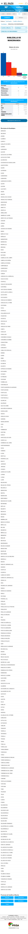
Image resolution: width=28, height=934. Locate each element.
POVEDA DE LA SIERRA (6, 625)
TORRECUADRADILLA (5, 760)
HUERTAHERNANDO (5, 445)
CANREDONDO (4, 268)
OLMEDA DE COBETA (5, 575)
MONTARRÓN (4, 553)
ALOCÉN (2, 183)
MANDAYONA (4, 490)
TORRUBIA (3, 778)
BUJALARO (3, 252)
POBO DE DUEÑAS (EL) (6, 622)
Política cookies (13, 918)
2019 (3, 13)
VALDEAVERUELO (4, 813)
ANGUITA (3, 194)
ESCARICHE (3, 363)
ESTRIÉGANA (4, 376)
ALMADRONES (4, 175)
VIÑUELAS (3, 865)
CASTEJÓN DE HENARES (6, 289)
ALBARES (3, 146)
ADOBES (3, 136)
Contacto (4, 916)
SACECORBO (3, 678)
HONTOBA (3, 432)
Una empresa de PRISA (13, 924)
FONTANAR (3, 379)
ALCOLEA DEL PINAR (5, 157)
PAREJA (2, 593)
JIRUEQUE (3, 466)
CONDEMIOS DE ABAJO (6, 337)
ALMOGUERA (3, 178)
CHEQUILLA (3, 310)
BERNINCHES (4, 242)
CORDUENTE (3, 347)
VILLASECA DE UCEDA (6, 860)
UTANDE (3, 802)
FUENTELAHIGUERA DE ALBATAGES (8, 387)
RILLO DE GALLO (4, 659)
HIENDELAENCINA (5, 421)
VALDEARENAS (4, 807)
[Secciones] (2, 3)
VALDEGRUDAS (4, 818)
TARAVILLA (3, 731)
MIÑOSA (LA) (3, 532)
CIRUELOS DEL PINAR (5, 326)
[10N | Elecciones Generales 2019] (14, 7)
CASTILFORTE (4, 294)
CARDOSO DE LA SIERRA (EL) (7, 276)
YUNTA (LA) (3, 881)
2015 (19, 13)
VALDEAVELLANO (5, 810)
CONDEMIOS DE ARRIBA (6, 339)
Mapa (26, 10)
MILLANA (3, 527)
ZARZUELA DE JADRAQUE (6, 887)
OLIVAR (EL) (3, 572)
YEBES (2, 868)
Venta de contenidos (11, 916)
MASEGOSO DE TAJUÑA (6, 501)
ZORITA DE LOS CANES (6, 889)
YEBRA (2, 871)
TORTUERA (3, 783)
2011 (25, 13)
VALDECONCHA (4, 815)
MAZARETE (3, 509)
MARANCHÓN (4, 495)
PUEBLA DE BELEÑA (5, 638)
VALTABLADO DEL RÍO (5, 839)
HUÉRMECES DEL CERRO (6, 442)
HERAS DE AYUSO (5, 416)
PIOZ (2, 617)
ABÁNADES (3, 130)
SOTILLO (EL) (4, 720)
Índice (19, 919)
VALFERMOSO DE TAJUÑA (6, 834)
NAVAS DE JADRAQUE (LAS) (7, 564)
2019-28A (9, 13)
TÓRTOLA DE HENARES (6, 781)
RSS (21, 919)
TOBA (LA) (3, 744)
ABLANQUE (3, 133)
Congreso (7, 17)
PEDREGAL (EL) (4, 598)
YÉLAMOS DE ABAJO (5, 873)
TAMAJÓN (3, 725)
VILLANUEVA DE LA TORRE (7, 852)
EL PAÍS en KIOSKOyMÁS (12, 919)
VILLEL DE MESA (4, 863)
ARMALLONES (4, 212)
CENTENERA (3, 305)
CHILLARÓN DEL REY (5, 313)
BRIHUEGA (3, 247)
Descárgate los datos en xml (14, 120)
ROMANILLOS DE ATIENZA (6, 670)
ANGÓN (2, 191)
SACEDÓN (3, 680)
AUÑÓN (2, 226)
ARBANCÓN (3, 205)
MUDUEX (3, 561)
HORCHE (3, 435)
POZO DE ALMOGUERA (6, 627)
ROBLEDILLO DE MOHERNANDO (8, 665)
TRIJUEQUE (3, 791)
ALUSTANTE (3, 189)
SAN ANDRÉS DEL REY (6, 691)
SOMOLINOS (3, 717)
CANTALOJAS (4, 271)
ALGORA (2, 167)
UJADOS (3, 799)
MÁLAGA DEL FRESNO (6, 485)
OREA (2, 583)
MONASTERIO (4, 548)
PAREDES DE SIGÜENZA (6, 590)
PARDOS (3, 588)
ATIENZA (3, 223)
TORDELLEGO (4, 746)
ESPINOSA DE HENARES (6, 368)
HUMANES (3, 450)
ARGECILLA (3, 210)
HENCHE (3, 413)
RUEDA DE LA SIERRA (5, 675)
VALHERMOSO (4, 836)
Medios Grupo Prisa (13, 928)
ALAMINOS (3, 138)
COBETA (2, 329)
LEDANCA (3, 469)
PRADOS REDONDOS (5, 635)
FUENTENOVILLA (4, 397)
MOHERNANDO (4, 543)
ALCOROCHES (4, 160)
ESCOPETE (3, 366)
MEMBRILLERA (4, 519)
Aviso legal (22, 916)
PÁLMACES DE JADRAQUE (6, 585)
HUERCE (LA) (3, 440)
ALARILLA (3, 141)
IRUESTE (3, 461)
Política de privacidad (5, 918)
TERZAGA (3, 739)
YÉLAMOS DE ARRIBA (5, 876)
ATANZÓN (3, 220)
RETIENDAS (3, 654)
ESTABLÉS (3, 374)
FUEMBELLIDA (4, 382)
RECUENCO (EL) (4, 649)
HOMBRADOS (4, 429)
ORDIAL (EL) (3, 580)
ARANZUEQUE (4, 202)
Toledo (7, 904)
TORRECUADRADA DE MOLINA (7, 757)
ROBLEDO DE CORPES (6, 667)
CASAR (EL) (3, 281)
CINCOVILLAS (4, 321)
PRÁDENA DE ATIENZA (6, 633)
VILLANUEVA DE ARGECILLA (7, 850)
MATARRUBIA (4, 503)
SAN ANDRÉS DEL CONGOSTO (7, 688)
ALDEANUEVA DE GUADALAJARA (8, 162)
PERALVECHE (4, 609)
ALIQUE (2, 173)
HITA (2, 427)
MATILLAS (3, 506)
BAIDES (2, 231)
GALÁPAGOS (3, 403)
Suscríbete (21, 3)
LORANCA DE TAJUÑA (5, 472)
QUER (2, 643)
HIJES (2, 424)
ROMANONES (4, 672)
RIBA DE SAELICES (5, 657)
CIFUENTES (3, 318)
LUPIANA (3, 474)
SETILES (3, 707)
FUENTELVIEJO (4, 395)
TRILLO (2, 794)
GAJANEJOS (3, 400)
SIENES (2, 709)
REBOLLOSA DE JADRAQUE (7, 646)
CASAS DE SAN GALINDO (6, 284)
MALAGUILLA (4, 487)
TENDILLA (3, 736)
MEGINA (2, 516)
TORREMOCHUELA (5, 776)
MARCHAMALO (4, 498)
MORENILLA (3, 559)
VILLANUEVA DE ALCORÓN (7, 847)
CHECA (2, 308)
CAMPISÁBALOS (4, 265)
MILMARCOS (3, 530)
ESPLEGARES (4, 371)
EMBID (2, 358)
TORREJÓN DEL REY (5, 765)
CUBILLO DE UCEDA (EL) (6, 350)
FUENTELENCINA (4, 390)
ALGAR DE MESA (4, 165)
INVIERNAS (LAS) (4, 458)
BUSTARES (3, 255)
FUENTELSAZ (4, 392)
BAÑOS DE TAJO (4, 234)
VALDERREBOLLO (5, 828)
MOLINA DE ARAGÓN (5, 546)
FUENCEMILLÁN (4, 384)
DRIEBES (3, 353)
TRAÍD (2, 789)
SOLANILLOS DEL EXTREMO (7, 715)
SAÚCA (2, 696)
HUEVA (2, 448)
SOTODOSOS (4, 723)
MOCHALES (3, 540)
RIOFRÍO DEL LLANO (5, 662)
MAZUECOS (3, 511)
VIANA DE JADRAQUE (5, 844)
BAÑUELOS (3, 236)
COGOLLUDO (4, 334)
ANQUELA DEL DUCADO (6, 197)
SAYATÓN (3, 699)
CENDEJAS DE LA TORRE (6, 302)
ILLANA (2, 453)
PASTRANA (3, 596)
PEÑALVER (3, 604)
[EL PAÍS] (9, 3)
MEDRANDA (3, 514)
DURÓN (2, 355)
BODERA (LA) (4, 244)
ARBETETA (3, 207)
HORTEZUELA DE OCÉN (6, 437)
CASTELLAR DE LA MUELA (6, 292)
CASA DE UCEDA (4, 279)
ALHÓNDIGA (3, 170)
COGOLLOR (3, 331)
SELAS (2, 702)
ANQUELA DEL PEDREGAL (6, 199)
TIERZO (2, 741)
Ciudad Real (21, 897)
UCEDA (2, 797)
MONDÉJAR (3, 551)
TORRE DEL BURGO (5, 762)
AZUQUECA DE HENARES (6, 228)
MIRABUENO (3, 535)
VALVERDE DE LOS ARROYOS (7, 842)
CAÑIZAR (3, 273)
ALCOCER (3, 152)
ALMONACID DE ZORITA (6, 181)
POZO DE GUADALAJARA (6, 630)
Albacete (7, 897)
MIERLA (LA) (3, 524)
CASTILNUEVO (4, 297)
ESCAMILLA (3, 360)
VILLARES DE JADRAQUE (6, 855)
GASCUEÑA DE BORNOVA (6, 408)
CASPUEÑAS (3, 286)
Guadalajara (21, 900)
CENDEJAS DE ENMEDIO (6, 300)
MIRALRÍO (3, 538)
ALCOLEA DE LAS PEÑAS (6, 154)
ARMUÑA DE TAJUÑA (5, 215)
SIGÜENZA (3, 712)
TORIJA (2, 754)
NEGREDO (3, 567)
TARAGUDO (3, 728)
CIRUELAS (3, 323)
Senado (21, 17)
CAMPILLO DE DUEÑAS (6, 260)
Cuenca (7, 900)
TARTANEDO (3, 733)
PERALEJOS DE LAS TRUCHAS (7, 606)
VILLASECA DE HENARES (6, 857)
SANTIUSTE (3, 694)
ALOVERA (3, 186)
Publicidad (17, 916)
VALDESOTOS (4, 831)
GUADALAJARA (4, 411)
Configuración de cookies (21, 918)
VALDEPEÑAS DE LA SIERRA (7, 826)
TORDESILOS (4, 752)
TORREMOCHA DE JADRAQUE (7, 768)
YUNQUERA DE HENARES (6, 879)
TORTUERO (3, 786)
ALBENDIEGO (4, 149)
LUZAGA (2, 477)
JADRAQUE (3, 464)
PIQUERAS (3, 620)
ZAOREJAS (3, 884)
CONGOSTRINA (4, 342)
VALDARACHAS (4, 805)
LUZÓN (2, 479)
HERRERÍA (3, 419)
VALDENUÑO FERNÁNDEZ (6, 823)
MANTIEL (3, 493)
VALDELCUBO (4, 820)
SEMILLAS (3, 704)
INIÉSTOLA (3, 456)
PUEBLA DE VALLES (5, 641)
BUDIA (2, 249)
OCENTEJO (3, 569)
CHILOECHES (4, 316)
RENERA (2, 651)
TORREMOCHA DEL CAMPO (7, 770)
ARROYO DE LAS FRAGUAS (7, 218)
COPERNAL (3, 345)
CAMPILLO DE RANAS (5, 263)
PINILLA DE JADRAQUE (6, 612)
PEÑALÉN (3, 601)
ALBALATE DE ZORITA (5, 144)
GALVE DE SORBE (4, 405)
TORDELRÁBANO (4, 749)
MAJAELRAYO (4, 482)
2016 (14, 13)
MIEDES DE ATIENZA (5, 522)
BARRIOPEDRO (4, 239)
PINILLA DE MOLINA (5, 614)
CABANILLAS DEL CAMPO (6, 257)
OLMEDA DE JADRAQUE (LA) (7, 577)
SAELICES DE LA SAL (5, 683)
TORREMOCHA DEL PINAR (6, 773)
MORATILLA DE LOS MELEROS (7, 556)
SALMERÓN (3, 686)
